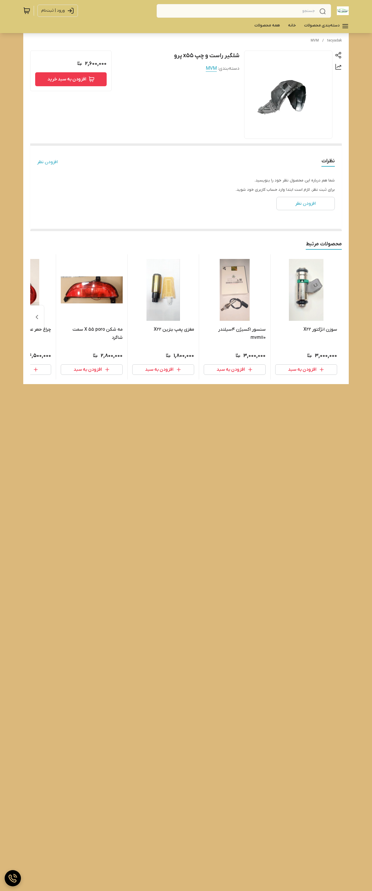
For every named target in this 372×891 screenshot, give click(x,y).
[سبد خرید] (26, 10)
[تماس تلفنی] (13, 878)
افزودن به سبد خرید (66, 79)
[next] (37, 317)
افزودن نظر (47, 162)
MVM (315, 40)
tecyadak (334, 40)
